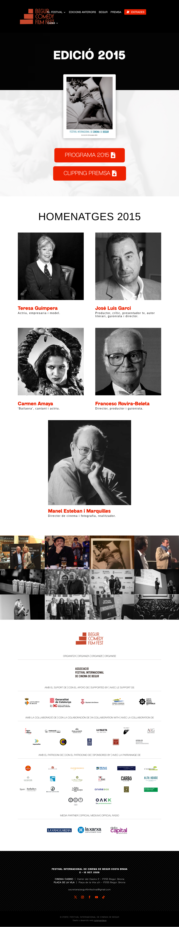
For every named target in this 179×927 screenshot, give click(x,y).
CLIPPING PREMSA (87, 173)
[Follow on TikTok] (103, 897)
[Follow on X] (75, 897)
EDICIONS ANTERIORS (82, 12)
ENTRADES (137, 12)
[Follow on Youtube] (96, 897)
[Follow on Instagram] (82, 897)
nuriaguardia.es (100, 920)
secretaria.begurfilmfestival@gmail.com (89, 890)
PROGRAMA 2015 (87, 155)
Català (51, 23)
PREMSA (116, 12)
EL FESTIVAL (55, 12)
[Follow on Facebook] (89, 897)
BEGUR (103, 12)
